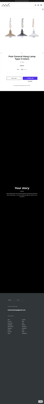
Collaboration (24, 333)
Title (18, 69)
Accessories (24, 326)
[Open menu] (41, 5)
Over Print (9, 321)
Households (24, 328)
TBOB (23, 321)
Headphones (10, 324)
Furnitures (10, 331)
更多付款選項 (30, 81)
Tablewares (10, 328)
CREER (22, 62)
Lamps (23, 331)
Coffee (9, 333)
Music (23, 323)
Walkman (23, 324)
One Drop (23, 319)
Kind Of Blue (10, 323)
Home (9, 319)
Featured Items (10, 326)
